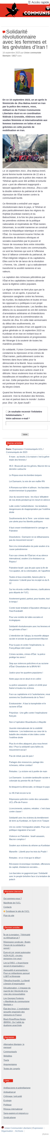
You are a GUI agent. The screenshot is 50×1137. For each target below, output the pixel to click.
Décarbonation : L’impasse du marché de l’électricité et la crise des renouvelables (17, 991)
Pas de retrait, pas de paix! (21, 756)
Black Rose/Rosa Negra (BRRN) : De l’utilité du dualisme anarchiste (14, 1022)
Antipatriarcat (9, 1092)
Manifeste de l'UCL (12, 903)
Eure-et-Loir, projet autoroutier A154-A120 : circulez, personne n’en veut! (17, 955)
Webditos (7, 1056)
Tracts (6, 1060)
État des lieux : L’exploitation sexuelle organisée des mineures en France (16, 1012)
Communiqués (10, 1052)
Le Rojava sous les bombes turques (25, 475)
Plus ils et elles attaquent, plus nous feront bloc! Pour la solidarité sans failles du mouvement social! (28, 747)
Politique (7, 1105)
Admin (46, 1134)
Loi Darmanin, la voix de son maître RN (27, 481)
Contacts (7, 907)
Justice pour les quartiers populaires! (26, 673)
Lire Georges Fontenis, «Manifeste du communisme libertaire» (16, 1001)
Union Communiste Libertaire (17, 1128)
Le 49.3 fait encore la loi (20, 793)
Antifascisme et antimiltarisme (17, 1088)
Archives (19, 1131)
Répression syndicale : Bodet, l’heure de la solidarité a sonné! (17, 945)
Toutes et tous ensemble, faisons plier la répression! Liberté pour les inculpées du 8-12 (29, 580)
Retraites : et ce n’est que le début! (25, 858)
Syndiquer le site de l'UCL (17, 911)
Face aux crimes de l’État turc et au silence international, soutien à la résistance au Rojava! (28, 558)
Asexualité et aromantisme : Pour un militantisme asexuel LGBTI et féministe (16, 973)
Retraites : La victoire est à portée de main (28, 771)
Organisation (7, 1131)
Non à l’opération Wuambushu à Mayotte (27, 722)
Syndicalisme (9, 1117)
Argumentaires (10, 1064)
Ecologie (7, 1100)
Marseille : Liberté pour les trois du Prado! (28, 852)
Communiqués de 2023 (16, 452)
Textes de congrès (11, 1069)
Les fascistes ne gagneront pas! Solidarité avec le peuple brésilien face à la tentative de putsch (29, 876)
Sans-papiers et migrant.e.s (15, 1113)
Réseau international (12, 1109)
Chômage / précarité (12, 1096)
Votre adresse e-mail (18, 418)
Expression (18, 449)
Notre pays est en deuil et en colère (25, 679)
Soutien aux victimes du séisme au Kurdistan (29, 845)
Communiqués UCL (33, 449)
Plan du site (8, 915)
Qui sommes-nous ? (12, 898)
